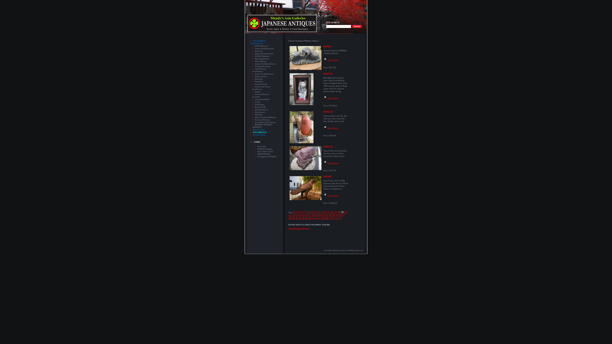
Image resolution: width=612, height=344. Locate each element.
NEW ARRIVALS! (260, 132)
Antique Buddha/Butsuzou (264, 49)
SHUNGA (258, 115)
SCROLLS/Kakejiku (262, 56)
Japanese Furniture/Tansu (264, 54)
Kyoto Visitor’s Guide (265, 151)
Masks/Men (259, 81)
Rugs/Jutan (259, 79)
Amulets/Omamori (261, 110)
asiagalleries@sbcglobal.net (299, 228)
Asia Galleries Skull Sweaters (265, 122)
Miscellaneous (260, 112)
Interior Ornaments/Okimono (265, 117)
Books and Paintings (262, 120)
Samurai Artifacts (261, 76)
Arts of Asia (261, 146)
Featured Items (259, 130)
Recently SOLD (259, 135)
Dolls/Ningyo (260, 104)
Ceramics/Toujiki (261, 84)
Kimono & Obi (260, 107)
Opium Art (258, 51)
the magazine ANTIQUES (266, 157)
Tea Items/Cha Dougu (263, 66)
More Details (333, 60)
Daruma (258, 92)
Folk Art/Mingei (260, 61)
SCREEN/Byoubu (261, 46)
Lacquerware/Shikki (262, 99)
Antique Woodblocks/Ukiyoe (265, 64)
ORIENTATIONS (263, 154)
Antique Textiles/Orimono (264, 74)
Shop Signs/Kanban (262, 59)
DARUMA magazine (264, 149)
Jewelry (257, 102)
